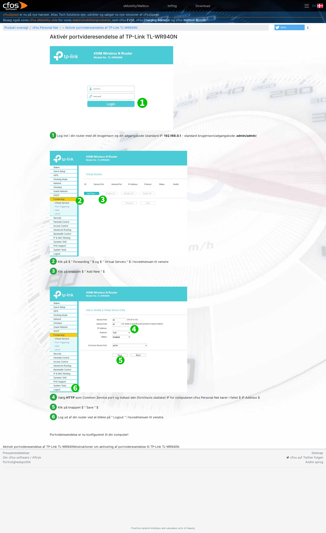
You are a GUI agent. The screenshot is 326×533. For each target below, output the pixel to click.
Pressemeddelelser (16, 453)
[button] (289, 27)
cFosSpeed (11, 14)
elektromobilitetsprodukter (91, 20)
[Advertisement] (163, 496)
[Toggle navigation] (306, 5)
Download (203, 6)
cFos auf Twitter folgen (306, 457)
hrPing (172, 6)
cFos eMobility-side (44, 20)
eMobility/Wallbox (136, 6)
